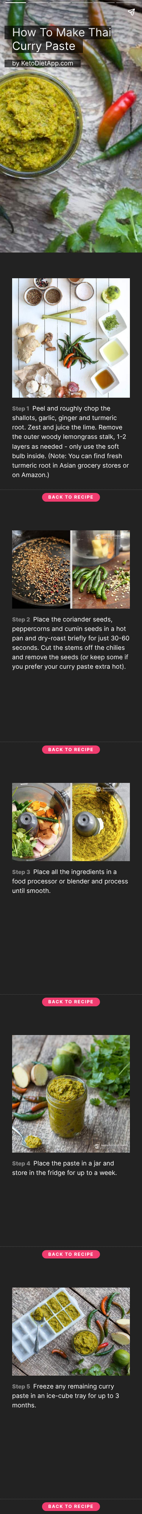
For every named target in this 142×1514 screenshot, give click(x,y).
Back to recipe (71, 497)
